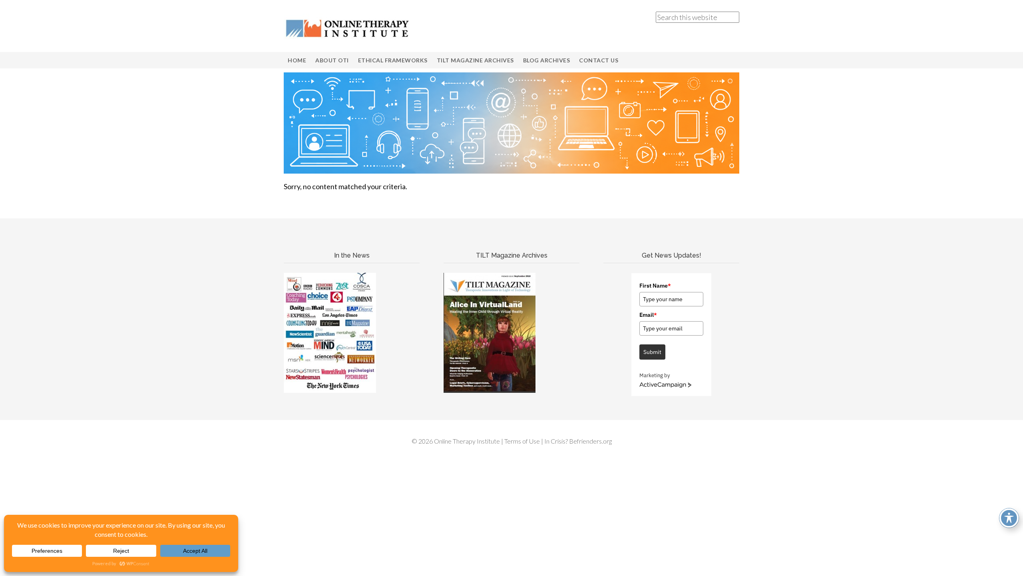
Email (648, 314)
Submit (652, 352)
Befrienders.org (590, 441)
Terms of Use (522, 441)
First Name (655, 285)
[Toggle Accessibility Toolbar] (1009, 518)
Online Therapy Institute (348, 28)
